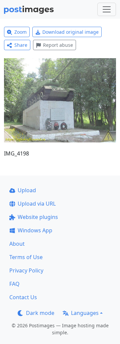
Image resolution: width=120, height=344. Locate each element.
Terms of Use (26, 257)
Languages (85, 313)
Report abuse (58, 45)
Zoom (20, 32)
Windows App (35, 230)
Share (20, 45)
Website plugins (38, 217)
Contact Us (23, 297)
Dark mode (40, 313)
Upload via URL (37, 203)
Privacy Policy (26, 270)
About (17, 243)
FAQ (14, 284)
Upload (27, 190)
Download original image (70, 32)
